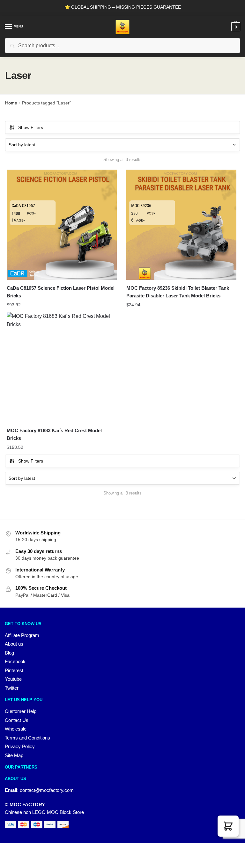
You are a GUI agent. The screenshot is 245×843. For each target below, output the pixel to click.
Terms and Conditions (27, 737)
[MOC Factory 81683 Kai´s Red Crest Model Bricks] (62, 367)
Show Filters (30, 127)
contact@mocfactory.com (47, 790)
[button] (228, 826)
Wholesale (15, 729)
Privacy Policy (20, 746)
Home (11, 102)
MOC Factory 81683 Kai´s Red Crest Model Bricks (54, 434)
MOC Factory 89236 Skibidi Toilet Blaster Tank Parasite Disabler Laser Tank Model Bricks (177, 291)
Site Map (14, 755)
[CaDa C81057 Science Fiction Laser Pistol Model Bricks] (62, 225)
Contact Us (16, 720)
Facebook (15, 661)
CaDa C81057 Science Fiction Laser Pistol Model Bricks (61, 291)
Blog (9, 652)
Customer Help (20, 711)
